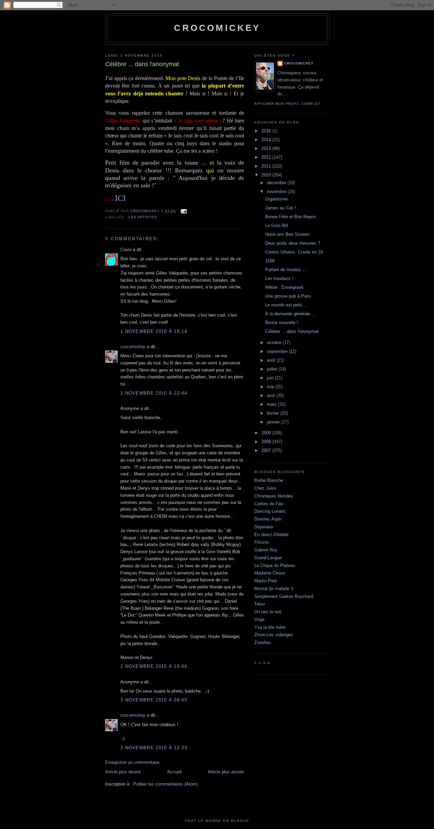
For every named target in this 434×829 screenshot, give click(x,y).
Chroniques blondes (273, 495)
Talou (259, 603)
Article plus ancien (226, 771)
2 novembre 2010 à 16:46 (153, 666)
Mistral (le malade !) (273, 588)
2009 (266, 432)
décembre (277, 182)
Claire (126, 249)
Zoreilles (262, 642)
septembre (278, 351)
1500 (270, 260)
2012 (266, 157)
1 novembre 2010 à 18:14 (153, 331)
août (272, 360)
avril (271, 395)
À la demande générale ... (290, 313)
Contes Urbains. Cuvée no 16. (294, 252)
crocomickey (217, 28)
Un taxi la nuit (267, 611)
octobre (275, 342)
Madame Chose (269, 573)
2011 (266, 166)
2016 (266, 130)
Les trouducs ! (279, 278)
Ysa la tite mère (269, 627)
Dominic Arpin (267, 519)
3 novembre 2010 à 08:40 (153, 699)
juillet (272, 369)
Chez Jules (265, 488)
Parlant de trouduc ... (286, 269)
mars (272, 404)
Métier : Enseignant (284, 287)
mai (271, 386)
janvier (274, 422)
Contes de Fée (268, 503)
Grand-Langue (268, 557)
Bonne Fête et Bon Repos (290, 216)
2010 (266, 174)
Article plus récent (123, 771)
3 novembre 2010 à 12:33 (153, 747)
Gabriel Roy (265, 549)
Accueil (174, 771)
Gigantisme (276, 199)
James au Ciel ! (280, 207)
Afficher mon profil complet (287, 104)
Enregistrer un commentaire (132, 762)
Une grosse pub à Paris (288, 296)
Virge (259, 619)
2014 (266, 139)
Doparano (263, 526)
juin (271, 377)
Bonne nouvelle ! (281, 322)
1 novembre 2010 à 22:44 (153, 393)
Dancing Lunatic (270, 511)
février (273, 413)
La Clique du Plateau (274, 565)
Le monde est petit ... (286, 304)
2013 (266, 148)
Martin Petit (265, 580)
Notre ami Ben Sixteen (287, 234)
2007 (266, 450)
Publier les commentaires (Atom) (165, 784)
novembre (277, 191)
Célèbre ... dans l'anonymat (292, 331)
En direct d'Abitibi (271, 534)
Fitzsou (261, 542)
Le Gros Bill (276, 225)
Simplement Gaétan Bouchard (283, 596)
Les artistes (143, 217)
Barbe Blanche (268, 480)
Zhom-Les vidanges (273, 634)
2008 (266, 441)
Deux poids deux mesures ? (292, 243)
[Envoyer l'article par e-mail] (183, 211)
